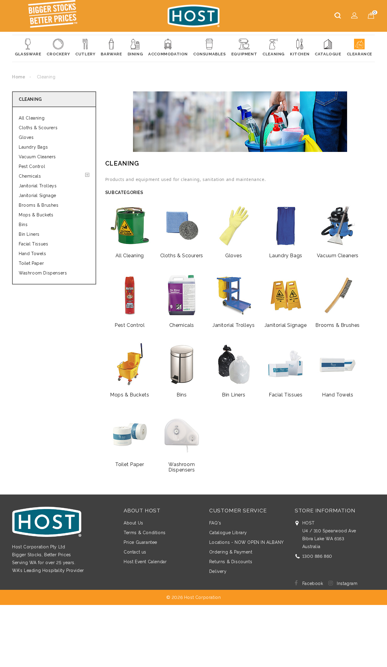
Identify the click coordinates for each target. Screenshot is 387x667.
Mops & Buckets (36, 214)
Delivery (218, 571)
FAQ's (215, 523)
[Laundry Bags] (285, 225)
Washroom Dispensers (43, 273)
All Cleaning (31, 118)
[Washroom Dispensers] (181, 434)
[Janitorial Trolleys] (233, 295)
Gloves (26, 137)
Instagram (347, 583)
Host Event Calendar (145, 561)
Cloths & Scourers (38, 127)
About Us (133, 523)
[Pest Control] (129, 295)
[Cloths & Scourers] (181, 225)
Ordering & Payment (230, 552)
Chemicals (30, 176)
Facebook (312, 583)
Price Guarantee (140, 542)
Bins (23, 224)
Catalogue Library (228, 532)
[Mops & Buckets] (129, 364)
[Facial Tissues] (285, 364)
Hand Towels (32, 253)
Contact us (135, 552)
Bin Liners (29, 234)
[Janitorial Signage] (285, 295)
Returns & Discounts (230, 561)
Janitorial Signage (37, 195)
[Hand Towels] (337, 364)
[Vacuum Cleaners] (337, 225)
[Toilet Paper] (129, 434)
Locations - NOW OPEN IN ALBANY (246, 542)
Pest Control (32, 166)
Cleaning (30, 99)
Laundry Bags (33, 147)
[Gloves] (233, 225)
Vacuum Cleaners (37, 156)
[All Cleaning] (129, 225)
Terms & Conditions (145, 532)
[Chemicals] (181, 295)
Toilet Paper (31, 263)
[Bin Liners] (233, 364)
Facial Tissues (33, 244)
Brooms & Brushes (39, 205)
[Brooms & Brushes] (337, 295)
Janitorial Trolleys (38, 185)
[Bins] (181, 364)
